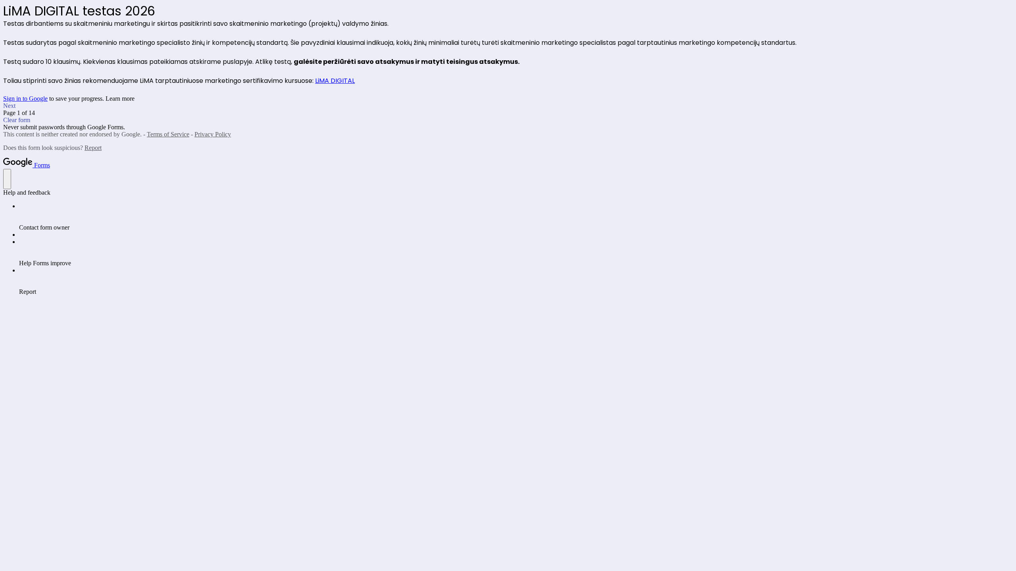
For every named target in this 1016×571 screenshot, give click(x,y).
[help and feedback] (7, 179)
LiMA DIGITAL (335, 80)
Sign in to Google (25, 98)
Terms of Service (168, 134)
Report (93, 147)
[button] (508, 105)
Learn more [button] (120, 98)
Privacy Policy (212, 134)
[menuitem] (516, 217)
